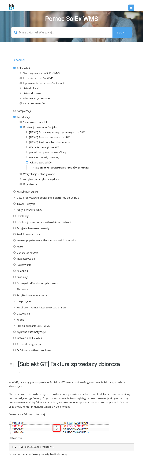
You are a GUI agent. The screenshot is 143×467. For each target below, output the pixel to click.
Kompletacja (24, 111)
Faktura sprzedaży (40, 162)
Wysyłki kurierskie (27, 191)
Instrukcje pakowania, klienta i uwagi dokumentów (46, 240)
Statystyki (22, 289)
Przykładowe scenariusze (32, 295)
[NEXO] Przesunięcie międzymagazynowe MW (57, 132)
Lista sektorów (32, 93)
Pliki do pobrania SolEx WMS (33, 325)
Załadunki (22, 271)
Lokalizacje (23, 216)
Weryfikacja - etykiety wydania (41, 179)
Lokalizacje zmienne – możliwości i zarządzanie (44, 222)
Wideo (20, 319)
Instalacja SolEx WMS (29, 338)
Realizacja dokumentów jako (40, 127)
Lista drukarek (31, 88)
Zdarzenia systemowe (36, 98)
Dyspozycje (24, 301)
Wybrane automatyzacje (31, 332)
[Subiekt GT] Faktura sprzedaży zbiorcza (62, 167)
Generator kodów (27, 252)
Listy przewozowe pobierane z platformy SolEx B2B (48, 197)
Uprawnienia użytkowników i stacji (43, 83)
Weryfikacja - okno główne (39, 174)
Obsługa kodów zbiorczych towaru (37, 283)
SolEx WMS (23, 68)
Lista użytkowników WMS (38, 78)
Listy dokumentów (34, 103)
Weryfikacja (24, 117)
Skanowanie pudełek (35, 122)
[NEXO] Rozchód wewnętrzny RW (49, 137)
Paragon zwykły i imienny (44, 157)
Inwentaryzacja (26, 258)
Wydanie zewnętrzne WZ (44, 147)
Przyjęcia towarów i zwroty (33, 228)
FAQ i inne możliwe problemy (34, 350)
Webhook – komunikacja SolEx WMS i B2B (41, 307)
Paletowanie (24, 264)
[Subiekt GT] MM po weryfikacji (47, 152)
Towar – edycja (26, 203)
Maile (20, 246)
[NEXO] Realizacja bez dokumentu (49, 142)
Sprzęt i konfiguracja (29, 344)
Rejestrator (30, 184)
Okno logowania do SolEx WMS (41, 73)
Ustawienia (23, 313)
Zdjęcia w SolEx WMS (29, 210)
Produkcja (22, 277)
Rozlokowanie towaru (29, 234)
